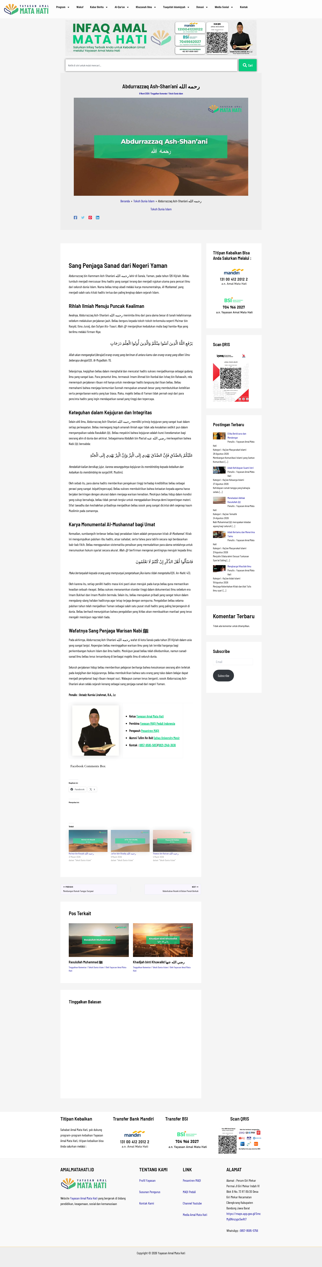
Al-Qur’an (120, 7)
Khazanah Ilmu (144, 7)
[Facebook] (75, 217)
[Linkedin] (97, 217)
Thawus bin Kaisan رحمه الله (166, 853)
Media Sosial (222, 7)
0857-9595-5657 (148, 745)
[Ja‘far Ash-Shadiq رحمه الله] (130, 841)
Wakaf (79, 7)
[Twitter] (83, 217)
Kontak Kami (146, 1203)
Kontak (244, 7)
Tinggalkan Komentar (159, 93)
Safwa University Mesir (167, 738)
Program (60, 7)
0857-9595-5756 (249, 1230)
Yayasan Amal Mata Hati (150, 716)
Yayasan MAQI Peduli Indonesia (157, 723)
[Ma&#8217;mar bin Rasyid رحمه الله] (88, 841)
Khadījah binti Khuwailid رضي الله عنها (159, 962)
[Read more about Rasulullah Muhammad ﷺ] (99, 940)
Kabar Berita (97, 7)
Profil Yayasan (147, 1180)
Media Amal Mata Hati (195, 1215)
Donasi (200, 7)
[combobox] (151, 65)
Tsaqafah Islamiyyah (174, 7)
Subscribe (223, 676)
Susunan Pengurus (149, 1192)
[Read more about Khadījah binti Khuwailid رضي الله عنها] (163, 940)
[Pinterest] (90, 217)
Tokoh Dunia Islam (176, 93)
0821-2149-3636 (167, 745)
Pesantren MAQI (150, 731)
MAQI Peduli (189, 1192)
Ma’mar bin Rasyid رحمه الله (81, 853)
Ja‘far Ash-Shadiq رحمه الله (123, 853)
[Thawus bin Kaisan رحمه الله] (172, 841)
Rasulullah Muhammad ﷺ (86, 962)
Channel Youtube (192, 1203)
